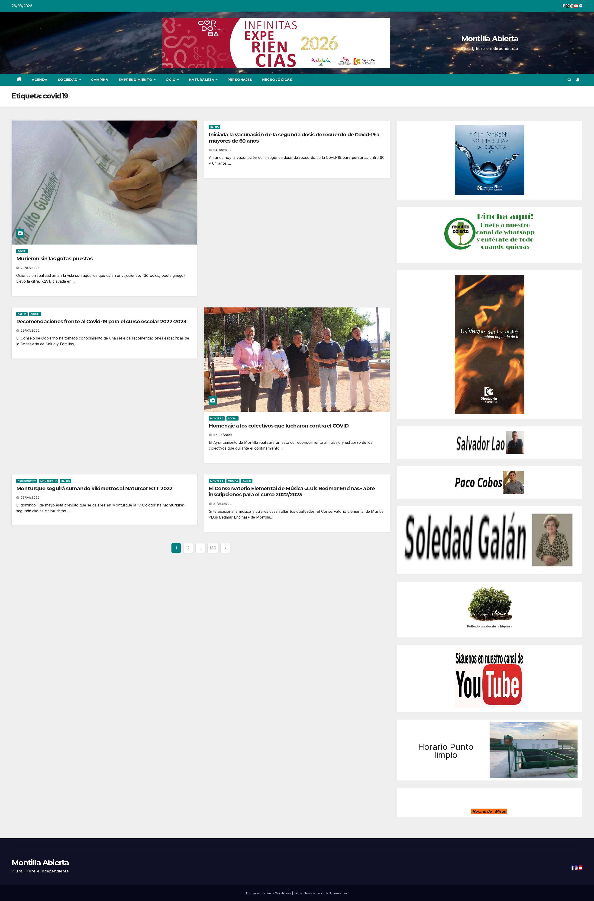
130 (212, 547)
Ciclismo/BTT (27, 481)
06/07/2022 (30, 330)
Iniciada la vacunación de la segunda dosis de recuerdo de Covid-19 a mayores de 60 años (294, 137)
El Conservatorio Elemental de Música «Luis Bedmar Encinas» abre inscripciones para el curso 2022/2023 (292, 491)
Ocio (171, 80)
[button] (569, 79)
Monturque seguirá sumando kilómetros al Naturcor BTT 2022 (94, 488)
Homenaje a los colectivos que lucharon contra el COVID (279, 426)
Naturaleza (202, 80)
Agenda (40, 80)
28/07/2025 (30, 268)
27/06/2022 (222, 435)
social (22, 251)
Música (233, 481)
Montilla (216, 418)
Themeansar (338, 893)
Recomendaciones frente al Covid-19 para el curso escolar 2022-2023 (101, 321)
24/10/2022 (222, 150)
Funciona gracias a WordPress (269, 893)
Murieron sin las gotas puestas (54, 258)
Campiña (99, 80)
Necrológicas (277, 80)
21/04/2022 (222, 504)
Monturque (48, 481)
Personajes (240, 80)
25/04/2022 (30, 497)
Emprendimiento (136, 80)
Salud (214, 127)
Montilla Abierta (489, 38)
